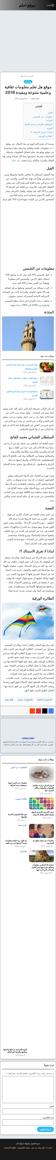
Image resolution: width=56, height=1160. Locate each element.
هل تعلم (23, 76)
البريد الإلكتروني (48, 1117)
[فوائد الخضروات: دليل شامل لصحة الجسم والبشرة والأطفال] (47, 367)
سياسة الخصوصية (23, 1148)
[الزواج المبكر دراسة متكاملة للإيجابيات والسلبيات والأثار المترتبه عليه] (41, 774)
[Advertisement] (28, 41)
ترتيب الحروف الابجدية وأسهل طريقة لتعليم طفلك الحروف (42, 813)
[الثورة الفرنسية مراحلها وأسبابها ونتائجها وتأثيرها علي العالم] (14, 948)
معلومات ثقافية (44, 699)
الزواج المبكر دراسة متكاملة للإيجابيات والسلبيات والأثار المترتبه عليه (43, 787)
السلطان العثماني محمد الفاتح (38, 124)
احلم (51, 148)
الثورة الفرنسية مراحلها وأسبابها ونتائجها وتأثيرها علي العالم (15, 1050)
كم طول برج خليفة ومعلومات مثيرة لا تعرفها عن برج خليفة (16, 841)
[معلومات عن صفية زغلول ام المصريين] (41, 831)
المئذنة (49, 120)
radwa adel (35, 99)
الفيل (50, 112)
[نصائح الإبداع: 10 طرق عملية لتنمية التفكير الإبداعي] (47, 394)
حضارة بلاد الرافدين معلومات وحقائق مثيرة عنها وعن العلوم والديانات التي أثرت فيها (43, 867)
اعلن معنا (41, 1148)
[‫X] (44, 711)
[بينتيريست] (38, 711)
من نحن (34, 1148)
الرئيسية (31, 76)
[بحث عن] (43, 6)
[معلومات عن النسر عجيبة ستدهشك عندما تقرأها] (14, 773)
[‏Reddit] (32, 711)
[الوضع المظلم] (38, 6)
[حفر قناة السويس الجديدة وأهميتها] (14, 805)
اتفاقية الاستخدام (10, 1148)
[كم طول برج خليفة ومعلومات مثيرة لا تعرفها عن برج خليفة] (14, 831)
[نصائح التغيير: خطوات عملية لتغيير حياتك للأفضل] (47, 381)
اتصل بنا (49, 1148)
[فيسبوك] (51, 711)
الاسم (52, 1106)
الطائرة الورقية (45, 136)
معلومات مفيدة (24, 699)
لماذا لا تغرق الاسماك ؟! (41, 132)
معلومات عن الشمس (42, 116)
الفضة (49, 128)
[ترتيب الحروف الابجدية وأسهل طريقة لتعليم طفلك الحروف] (41, 803)
